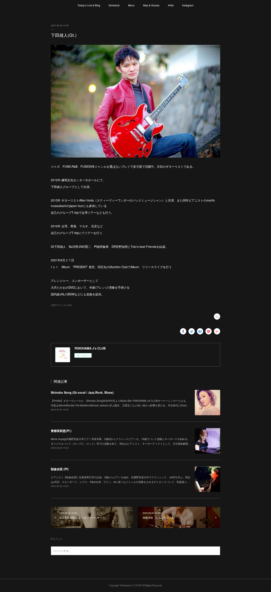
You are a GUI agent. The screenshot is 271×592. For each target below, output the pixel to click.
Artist (171, 5)
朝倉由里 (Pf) (60, 469)
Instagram (188, 5)
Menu (131, 5)
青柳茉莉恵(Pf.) (61, 431)
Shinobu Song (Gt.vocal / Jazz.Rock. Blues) (82, 392)
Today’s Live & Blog (88, 5)
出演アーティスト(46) (61, 305)
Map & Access (151, 5)
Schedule (114, 5)
